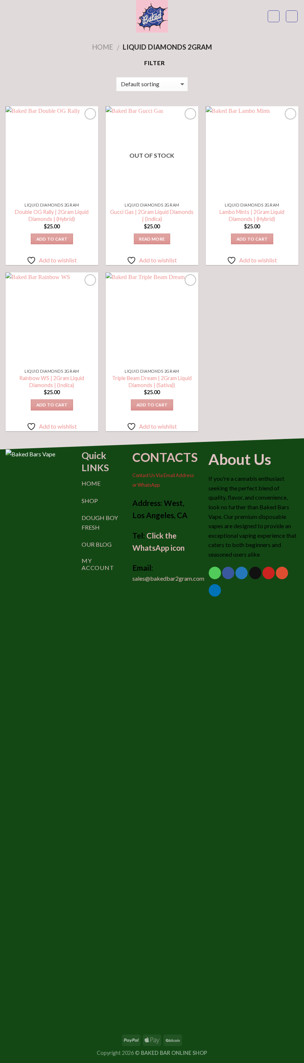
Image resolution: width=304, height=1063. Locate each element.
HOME (91, 483)
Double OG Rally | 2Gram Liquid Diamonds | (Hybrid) (52, 215)
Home (102, 47)
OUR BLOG (97, 544)
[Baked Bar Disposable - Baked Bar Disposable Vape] (152, 16)
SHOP (90, 500)
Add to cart (52, 239)
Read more (152, 239)
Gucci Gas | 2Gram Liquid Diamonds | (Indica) (152, 215)
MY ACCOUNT (98, 564)
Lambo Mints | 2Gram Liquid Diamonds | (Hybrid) (251, 215)
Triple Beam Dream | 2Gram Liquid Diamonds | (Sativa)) (152, 381)
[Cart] (292, 16)
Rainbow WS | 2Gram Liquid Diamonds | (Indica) (51, 381)
